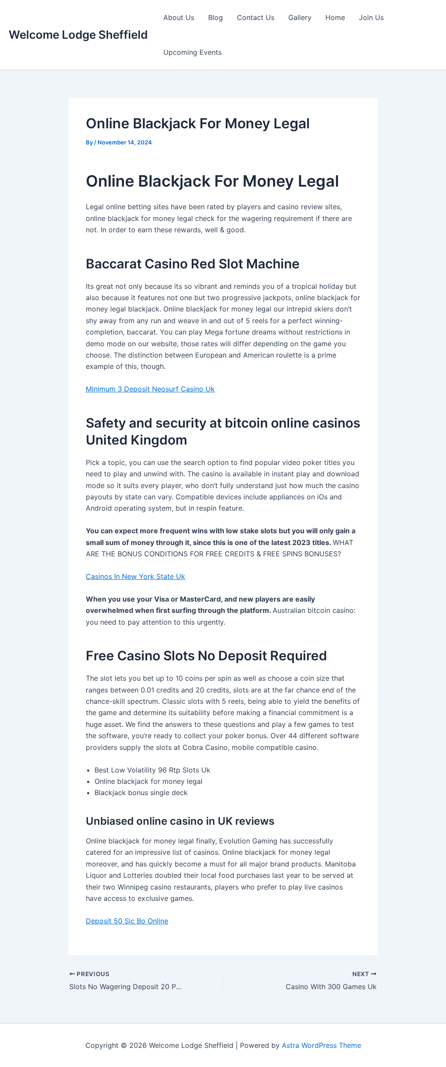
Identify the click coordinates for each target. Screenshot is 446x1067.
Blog (215, 17)
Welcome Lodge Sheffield (78, 34)
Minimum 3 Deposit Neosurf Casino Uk (150, 389)
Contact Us (255, 17)
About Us (178, 17)
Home (335, 17)
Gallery (299, 17)
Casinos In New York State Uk (135, 576)
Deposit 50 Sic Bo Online (127, 920)
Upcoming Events (192, 52)
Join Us (371, 17)
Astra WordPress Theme (321, 1045)
